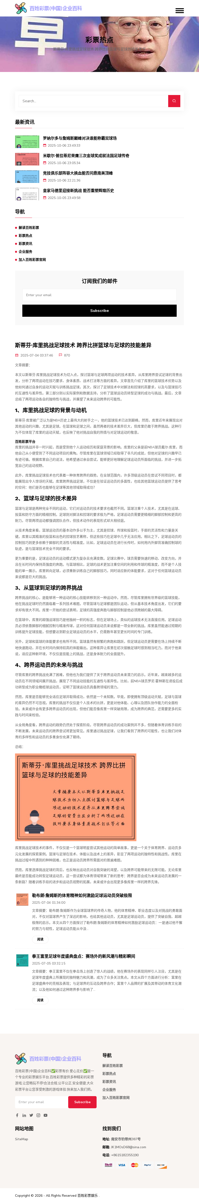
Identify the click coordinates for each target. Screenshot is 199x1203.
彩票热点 (25, 235)
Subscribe (99, 310)
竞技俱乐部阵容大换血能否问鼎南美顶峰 (78, 173)
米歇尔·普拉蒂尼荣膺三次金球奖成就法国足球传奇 (86, 155)
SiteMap (21, 1139)
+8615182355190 (125, 1155)
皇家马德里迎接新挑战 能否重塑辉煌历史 (78, 190)
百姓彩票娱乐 (87, 1195)
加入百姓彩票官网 (32, 259)
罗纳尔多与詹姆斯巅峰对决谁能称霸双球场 (80, 138)
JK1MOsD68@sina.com (128, 1147)
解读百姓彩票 (29, 227)
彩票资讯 (25, 243)
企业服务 (25, 251)
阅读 (40, 939)
